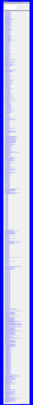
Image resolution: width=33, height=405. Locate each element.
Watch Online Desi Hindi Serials (7, 231)
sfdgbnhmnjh (6, 105)
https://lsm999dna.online (7, 382)
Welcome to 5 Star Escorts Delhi (7, 158)
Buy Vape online (6, 381)
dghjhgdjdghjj (6, 18)
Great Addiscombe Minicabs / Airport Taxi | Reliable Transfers (9, 151)
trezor (5, 25)
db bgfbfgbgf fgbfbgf (6, 64)
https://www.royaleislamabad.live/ (7, 59)
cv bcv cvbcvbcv (6, 79)
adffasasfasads (6, 77)
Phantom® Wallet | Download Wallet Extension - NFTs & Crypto (9, 335)
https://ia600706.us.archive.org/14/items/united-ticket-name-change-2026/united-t (11, 330)
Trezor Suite (6, 311)
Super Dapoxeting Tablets (7, 159)
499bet (5, 38)
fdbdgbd (5, 100)
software (5, 170)
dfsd (5, 85)
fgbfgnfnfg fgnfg (6, 66)
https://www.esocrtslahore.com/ (7, 391)
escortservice (6, 380)
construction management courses (7, 374)
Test (5, 27)
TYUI (5, 68)
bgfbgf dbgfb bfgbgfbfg (6, 60)
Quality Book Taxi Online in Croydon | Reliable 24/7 (9, 69)
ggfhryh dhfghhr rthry (6, 146)
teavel (5, 125)
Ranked (5, 130)
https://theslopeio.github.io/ (7, 317)
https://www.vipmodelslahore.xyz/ (7, 70)
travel (5, 11)
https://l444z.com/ (6, 41)
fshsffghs (5, 93)
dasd (5, 88)
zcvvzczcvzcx (6, 99)
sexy (5, 52)
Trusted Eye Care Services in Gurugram (8, 338)
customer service (6, 12)
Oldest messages (25, 403)
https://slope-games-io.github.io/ (7, 318)
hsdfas (5, 86)
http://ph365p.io (6, 72)
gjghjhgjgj (5, 39)
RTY (5, 164)
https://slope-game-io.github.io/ (7, 337)
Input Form (19, 403)
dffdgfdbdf (5, 154)
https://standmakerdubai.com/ (7, 376)
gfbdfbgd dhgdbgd (6, 82)
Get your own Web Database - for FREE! (16, 404)
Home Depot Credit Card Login (7, 396)
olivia (5, 120)
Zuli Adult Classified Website (7, 110)
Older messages (22, 403)
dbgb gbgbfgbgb (6, 65)
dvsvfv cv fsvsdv (6, 96)
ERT (5, 163)
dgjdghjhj (5, 40)
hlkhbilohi (5, 402)
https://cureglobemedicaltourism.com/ (7, 375)
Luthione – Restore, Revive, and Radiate (8, 232)
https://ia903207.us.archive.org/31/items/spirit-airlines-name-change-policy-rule (11, 326)
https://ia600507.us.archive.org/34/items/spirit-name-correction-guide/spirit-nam (11, 323)
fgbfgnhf (5, 101)
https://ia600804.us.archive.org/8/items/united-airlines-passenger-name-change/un (11, 324)
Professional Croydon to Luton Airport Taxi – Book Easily (9, 157)
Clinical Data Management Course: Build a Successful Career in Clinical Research (11, 257)
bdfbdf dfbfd (6, 76)
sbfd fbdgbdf (6, 91)
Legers (5, 147)
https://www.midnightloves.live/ (7, 141)
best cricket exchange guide (7, 242)
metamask (5, 118)
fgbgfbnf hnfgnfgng (6, 80)
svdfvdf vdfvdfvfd (6, 81)
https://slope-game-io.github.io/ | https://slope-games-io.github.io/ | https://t (10, 266)
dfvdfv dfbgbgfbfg (6, 83)
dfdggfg (5, 143)
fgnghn (5, 395)
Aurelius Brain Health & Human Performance (8, 131)
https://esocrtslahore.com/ (7, 19)
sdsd (5, 165)
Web (5, 153)
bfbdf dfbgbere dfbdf (6, 61)
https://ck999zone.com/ (6, 145)
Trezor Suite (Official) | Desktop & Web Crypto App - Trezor (9, 308)
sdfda (5, 45)
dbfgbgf (5, 150)
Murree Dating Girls (6, 336)
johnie (5, 173)
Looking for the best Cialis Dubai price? (8, 139)
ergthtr (5, 155)
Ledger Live (6, 24)
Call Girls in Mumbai (6, 394)
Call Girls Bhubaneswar (6, 268)
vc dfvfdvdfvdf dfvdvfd (6, 63)
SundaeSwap (6, 23)
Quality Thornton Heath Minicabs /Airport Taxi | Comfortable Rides (10, 152)
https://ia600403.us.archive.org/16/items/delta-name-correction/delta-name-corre (11, 331)
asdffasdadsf (6, 87)
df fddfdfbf (5, 56)
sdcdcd (5, 97)
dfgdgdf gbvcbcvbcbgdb (6, 149)
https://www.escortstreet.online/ (7, 142)
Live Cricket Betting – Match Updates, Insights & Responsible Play (10, 241)
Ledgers (5, 20)
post (5, 347)
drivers (5, 399)
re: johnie (5, 265)
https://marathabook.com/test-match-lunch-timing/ (8, 321)
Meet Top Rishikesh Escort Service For (8, 313)
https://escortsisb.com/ (6, 168)
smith (5, 270)
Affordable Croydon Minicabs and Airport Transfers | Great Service (10, 316)
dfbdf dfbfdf (6, 57)
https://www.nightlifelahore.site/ (7, 138)
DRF (5, 67)
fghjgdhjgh (5, 92)
